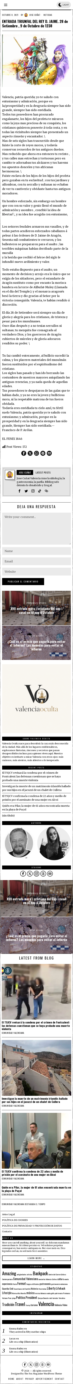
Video (64, 1305)
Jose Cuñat (34, 15)
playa (14, 1298)
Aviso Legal (8, 1214)
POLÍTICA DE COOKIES (15, 1220)
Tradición (8, 1304)
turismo (34, 1305)
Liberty (51, 1288)
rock (50, 1298)
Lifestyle (7, 1293)
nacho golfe (50, 1293)
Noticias (48, 15)
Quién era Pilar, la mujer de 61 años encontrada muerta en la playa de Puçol (36, 1189)
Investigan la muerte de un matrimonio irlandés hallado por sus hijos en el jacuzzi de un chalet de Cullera (35, 1100)
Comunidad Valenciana (25, 1279)
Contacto (7, 1231)
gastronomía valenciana (59, 1284)
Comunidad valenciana (13, 1032)
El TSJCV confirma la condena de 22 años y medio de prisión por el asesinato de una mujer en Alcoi (32, 1173)
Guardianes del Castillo (22, 1288)
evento (66, 1279)
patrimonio (59, 1293)
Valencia (46, 1303)
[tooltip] (23, 453)
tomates (55, 1298)
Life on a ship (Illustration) (23, 1341)
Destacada (30, 1204)
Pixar (10, 1298)
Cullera (54, 1279)
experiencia (7, 1284)
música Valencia (40, 1293)
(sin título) (8, 815)
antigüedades (21, 1274)
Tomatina (62, 1298)
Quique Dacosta (43, 1298)
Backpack (40, 1273)
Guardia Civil (7, 1288)
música (30, 1293)
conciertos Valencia (44, 1279)
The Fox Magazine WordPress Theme (43, 1373)
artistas (29, 1274)
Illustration (42, 1288)
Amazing (9, 1273)
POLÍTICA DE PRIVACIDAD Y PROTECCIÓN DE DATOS (32, 1225)
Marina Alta (16, 1293)
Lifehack (60, 1288)
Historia (34, 1288)
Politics (20, 1297)
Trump (28, 1305)
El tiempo (40, 1204)
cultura (60, 1279)
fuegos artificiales (32, 1284)
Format (21, 1283)
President (31, 1297)
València (58, 1305)
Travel (20, 1303)
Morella (23, 1293)
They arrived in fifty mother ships (27, 1332)
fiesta (15, 1284)
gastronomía (45, 1284)
